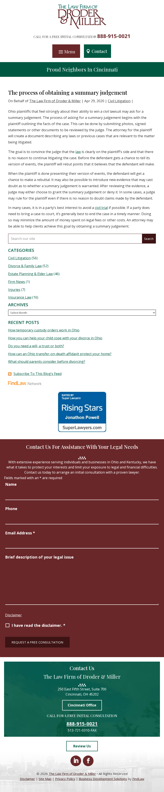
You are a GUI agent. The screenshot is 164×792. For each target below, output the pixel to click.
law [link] (78, 151)
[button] (66, 51)
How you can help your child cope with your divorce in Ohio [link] (55, 338)
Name (11, 484)
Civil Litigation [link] (119, 101)
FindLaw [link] (138, 779)
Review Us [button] (82, 746)
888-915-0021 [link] (113, 35)
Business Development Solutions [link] (103, 779)
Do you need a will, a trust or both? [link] (36, 346)
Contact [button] (99, 51)
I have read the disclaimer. (38, 625)
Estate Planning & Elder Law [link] (30, 273)
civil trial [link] (101, 207)
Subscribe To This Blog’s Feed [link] (37, 373)
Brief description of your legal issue (39, 557)
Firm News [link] (16, 281)
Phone (11, 508)
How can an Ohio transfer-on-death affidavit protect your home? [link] (59, 354)
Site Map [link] (45, 779)
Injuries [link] (14, 289)
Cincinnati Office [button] (82, 705)
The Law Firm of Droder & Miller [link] (55, 101)
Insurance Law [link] (19, 297)
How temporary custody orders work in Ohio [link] (43, 330)
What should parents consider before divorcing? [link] (46, 361)
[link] (82, 27)
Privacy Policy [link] (65, 779)
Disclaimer (13, 615)
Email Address (20, 532)
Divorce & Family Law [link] (25, 266)
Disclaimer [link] (27, 779)
